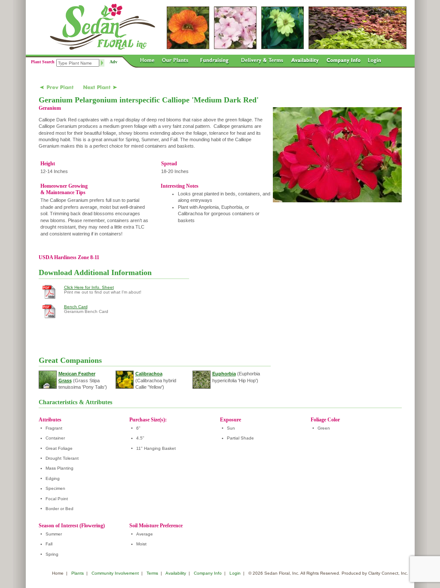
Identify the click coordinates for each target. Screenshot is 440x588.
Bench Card (76, 306)
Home (58, 573)
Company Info (208, 573)
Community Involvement (115, 573)
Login (235, 573)
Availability (175, 573)
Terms (152, 573)
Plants (77, 573)
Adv (113, 61)
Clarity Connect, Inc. (388, 573)
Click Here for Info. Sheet (89, 287)
